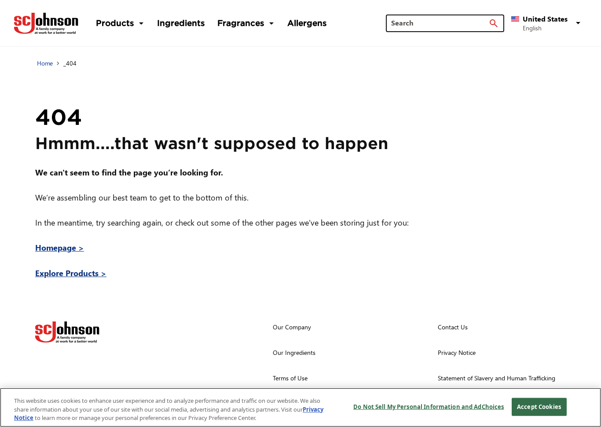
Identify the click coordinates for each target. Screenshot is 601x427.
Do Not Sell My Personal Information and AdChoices (428, 406)
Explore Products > (70, 272)
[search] (493, 23)
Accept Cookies (539, 406)
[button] (547, 23)
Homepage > (59, 247)
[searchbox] (439, 23)
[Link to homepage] (46, 23)
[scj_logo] (67, 332)
